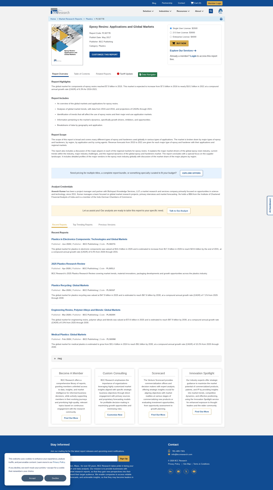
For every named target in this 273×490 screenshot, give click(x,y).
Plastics (89, 19)
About (198, 11)
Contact (181, 3)
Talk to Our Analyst (178, 211)
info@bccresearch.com (181, 454)
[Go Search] (211, 11)
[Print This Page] (221, 18)
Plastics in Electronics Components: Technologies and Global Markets (89, 239)
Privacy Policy (59, 462)
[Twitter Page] (186, 471)
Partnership (167, 3)
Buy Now (181, 43)
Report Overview (60, 74)
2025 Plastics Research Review (68, 264)
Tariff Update (126, 74)
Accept (32, 478)
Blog (154, 3)
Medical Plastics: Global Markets (68, 334)
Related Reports (103, 74)
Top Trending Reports (83, 224)
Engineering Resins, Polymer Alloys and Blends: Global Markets (85, 310)
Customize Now (114, 415)
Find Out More (71, 418)
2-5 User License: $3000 (184, 32)
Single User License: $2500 (185, 28)
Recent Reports (59, 224)
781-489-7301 (178, 451)
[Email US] (178, 471)
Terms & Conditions (201, 464)
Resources (182, 11)
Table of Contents (82, 74)
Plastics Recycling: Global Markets (70, 285)
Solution (147, 11)
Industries (164, 11)
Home (53, 19)
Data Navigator (149, 74)
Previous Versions (107, 224)
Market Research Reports (70, 19)
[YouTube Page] (194, 471)
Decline (55, 478)
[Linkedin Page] (170, 471)
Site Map (187, 464)
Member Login (214, 3)
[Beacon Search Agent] (220, 11)
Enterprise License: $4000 (184, 37)
